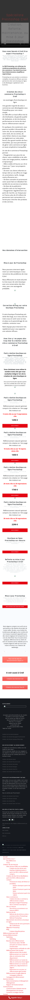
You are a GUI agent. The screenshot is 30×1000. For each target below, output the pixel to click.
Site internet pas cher (7, 823)
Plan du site (5, 852)
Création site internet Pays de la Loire (11, 762)
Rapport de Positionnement (14, 985)
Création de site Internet (10, 864)
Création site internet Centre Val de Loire (12, 771)
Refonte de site (10, 912)
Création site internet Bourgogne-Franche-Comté (13, 737)
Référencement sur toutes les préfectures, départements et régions (18, 965)
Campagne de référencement (15, 977)
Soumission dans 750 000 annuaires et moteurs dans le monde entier (18, 944)
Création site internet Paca (8, 801)
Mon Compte (5, 830)
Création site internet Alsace (9, 759)
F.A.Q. (8, 863)
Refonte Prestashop (16, 918)
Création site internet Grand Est (9, 769)
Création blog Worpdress (17, 931)
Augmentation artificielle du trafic (20, 948)
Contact (5, 994)
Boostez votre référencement (15, 941)
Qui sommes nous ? (9, 859)
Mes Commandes (6, 833)
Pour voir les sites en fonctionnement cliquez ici (15, 659)
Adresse (4, 836)
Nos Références (11, 861)
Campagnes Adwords (16, 975)
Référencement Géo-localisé (18, 952)
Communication (8, 987)
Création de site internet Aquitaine (10, 734)
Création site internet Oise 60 (15, 687)
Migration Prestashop (13, 927)
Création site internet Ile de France (10, 796)
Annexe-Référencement (10, 935)
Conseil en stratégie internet (15, 992)
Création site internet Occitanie (9, 798)
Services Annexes (8, 979)
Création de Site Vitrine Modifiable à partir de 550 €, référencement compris (17, 878)
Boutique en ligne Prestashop (18, 903)
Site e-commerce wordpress (18, 904)
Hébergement (10, 983)
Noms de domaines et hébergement (17, 981)
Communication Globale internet (16, 988)
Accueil (5, 857)
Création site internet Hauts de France (11, 803)
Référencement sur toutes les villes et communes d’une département (18, 956)
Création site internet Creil (15, 679)
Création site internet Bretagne (9, 766)
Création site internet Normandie (10, 764)
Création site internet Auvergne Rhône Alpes (12, 739)
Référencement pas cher (10, 933)
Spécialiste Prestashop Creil (15, 17)
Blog (7, 929)
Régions (15, 823)
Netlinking (9, 937)
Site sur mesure (11, 906)
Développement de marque (14, 990)
